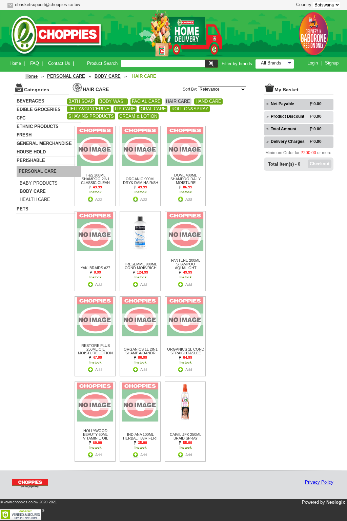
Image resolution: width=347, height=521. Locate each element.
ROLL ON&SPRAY (189, 108)
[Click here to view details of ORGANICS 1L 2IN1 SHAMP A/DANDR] (140, 337)
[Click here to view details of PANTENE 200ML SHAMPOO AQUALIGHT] (185, 252)
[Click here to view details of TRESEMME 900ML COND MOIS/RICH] (140, 252)
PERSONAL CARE (66, 76)
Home (15, 63)
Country (303, 4)
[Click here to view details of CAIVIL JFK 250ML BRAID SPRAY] (185, 422)
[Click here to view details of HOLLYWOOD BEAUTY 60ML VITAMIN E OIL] (95, 422)
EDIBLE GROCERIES (39, 109)
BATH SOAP (81, 101)
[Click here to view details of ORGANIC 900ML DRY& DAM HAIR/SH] (140, 167)
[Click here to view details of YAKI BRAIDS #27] (95, 252)
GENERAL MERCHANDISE (44, 143)
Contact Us (59, 63)
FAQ (34, 63)
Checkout (319, 163)
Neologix (335, 502)
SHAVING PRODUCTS (91, 116)
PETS (22, 208)
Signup (332, 63)
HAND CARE (208, 101)
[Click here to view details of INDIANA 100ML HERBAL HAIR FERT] (140, 422)
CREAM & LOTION (138, 116)
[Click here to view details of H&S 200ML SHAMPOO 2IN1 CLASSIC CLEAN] (95, 167)
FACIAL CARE (146, 101)
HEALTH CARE (35, 199)
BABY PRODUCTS (39, 183)
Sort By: (190, 89)
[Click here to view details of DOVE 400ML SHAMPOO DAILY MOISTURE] (185, 167)
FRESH (24, 134)
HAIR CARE (178, 101)
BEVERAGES (30, 101)
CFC (21, 117)
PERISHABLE (31, 160)
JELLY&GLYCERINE (88, 108)
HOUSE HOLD (31, 151)
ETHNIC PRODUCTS (38, 126)
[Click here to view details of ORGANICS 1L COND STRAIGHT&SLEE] (185, 337)
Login (312, 63)
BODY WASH (112, 101)
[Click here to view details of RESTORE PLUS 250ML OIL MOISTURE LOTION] (95, 337)
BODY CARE (108, 76)
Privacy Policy (319, 482)
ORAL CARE (153, 108)
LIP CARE (125, 108)
